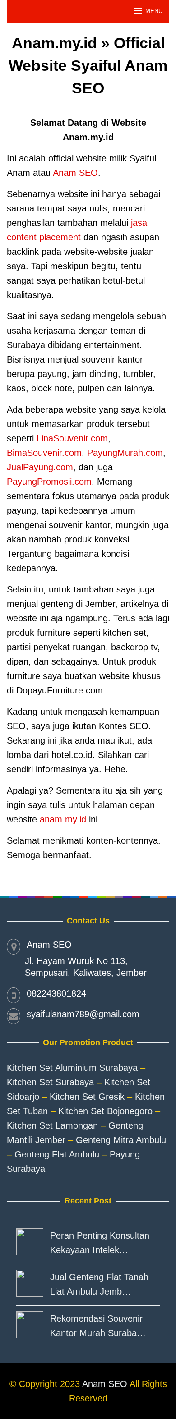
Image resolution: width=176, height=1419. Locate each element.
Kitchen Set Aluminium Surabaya (72, 1068)
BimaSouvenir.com (44, 453)
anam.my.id (63, 819)
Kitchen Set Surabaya (50, 1082)
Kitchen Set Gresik (87, 1097)
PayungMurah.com (125, 453)
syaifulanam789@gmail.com (83, 1014)
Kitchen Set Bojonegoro (105, 1111)
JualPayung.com (40, 467)
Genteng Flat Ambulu (56, 1154)
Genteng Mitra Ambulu (121, 1140)
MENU (153, 11)
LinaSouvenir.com (72, 438)
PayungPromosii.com (49, 482)
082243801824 (56, 993)
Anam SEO (75, 173)
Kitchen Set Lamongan (52, 1125)
